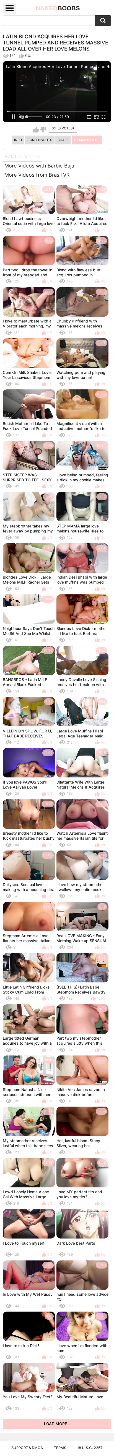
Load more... (57, 1423)
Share (63, 140)
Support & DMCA (27, 1447)
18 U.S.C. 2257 (90, 1447)
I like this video (36, 129)
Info (18, 140)
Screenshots (39, 140)
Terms (60, 1447)
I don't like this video (43, 129)
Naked (58, 8)
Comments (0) (87, 140)
